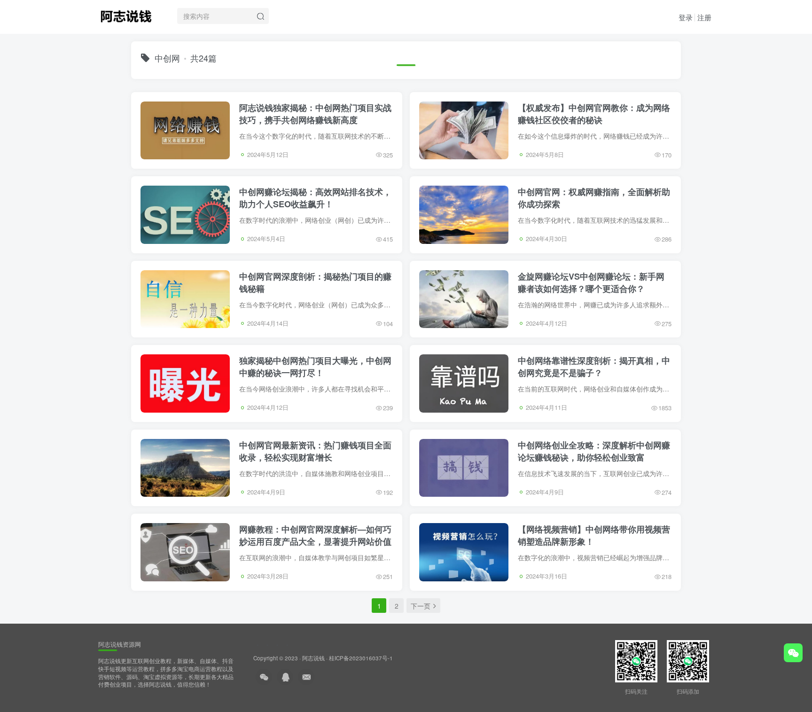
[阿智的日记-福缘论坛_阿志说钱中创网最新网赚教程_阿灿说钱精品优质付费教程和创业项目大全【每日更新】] (125, 14)
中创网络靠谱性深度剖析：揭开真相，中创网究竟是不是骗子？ (594, 366)
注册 (704, 17)
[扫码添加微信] (793, 652)
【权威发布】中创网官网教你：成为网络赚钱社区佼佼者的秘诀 (594, 114)
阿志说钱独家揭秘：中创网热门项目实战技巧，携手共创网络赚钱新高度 (315, 114)
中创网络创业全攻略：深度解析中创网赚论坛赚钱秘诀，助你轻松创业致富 (594, 451)
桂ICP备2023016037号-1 (361, 658)
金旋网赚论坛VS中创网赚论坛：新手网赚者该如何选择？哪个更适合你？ (591, 282)
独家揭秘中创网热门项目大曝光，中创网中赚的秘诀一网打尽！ (315, 366)
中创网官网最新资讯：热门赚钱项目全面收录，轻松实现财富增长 (315, 451)
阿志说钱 (313, 658)
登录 (686, 17)
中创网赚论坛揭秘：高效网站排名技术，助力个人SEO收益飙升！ (315, 198)
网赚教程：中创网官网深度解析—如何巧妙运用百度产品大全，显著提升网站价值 (315, 535)
